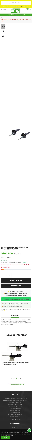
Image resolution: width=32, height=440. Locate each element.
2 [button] (13, 378)
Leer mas (10, 435)
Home (3, 18)
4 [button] (16, 378)
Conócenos (15, 427)
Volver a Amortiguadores (17, 384)
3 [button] (15, 378)
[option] (16, 357)
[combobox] (15, 3)
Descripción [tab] (15, 315)
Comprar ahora (16, 285)
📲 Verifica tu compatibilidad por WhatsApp (16, 299)
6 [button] (20, 378)
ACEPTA (5, 437)
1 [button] (11, 378)
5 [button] (18, 378)
